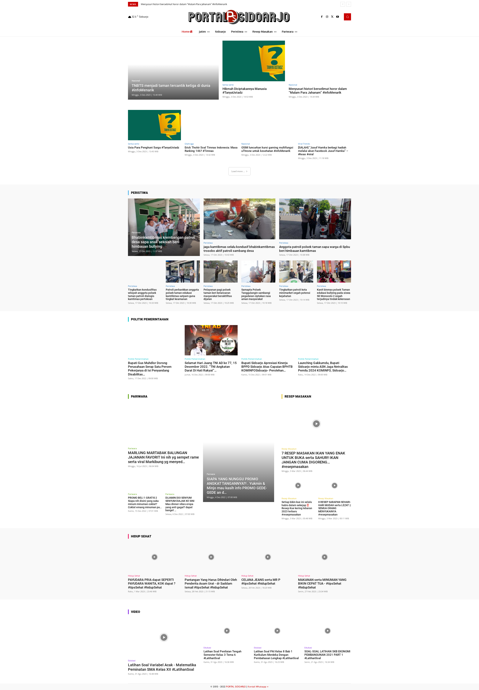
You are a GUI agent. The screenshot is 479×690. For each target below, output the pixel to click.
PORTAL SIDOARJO (236, 686)
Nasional (136, 81)
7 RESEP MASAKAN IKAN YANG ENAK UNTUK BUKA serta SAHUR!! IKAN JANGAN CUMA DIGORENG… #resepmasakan (313, 460)
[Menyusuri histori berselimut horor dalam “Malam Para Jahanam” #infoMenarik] (320, 61)
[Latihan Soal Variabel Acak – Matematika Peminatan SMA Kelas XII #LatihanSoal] (164, 637)
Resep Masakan (289, 449)
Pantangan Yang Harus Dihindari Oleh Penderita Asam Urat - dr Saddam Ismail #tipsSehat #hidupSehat (211, 583)
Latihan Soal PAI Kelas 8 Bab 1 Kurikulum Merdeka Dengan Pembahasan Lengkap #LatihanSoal (276, 655)
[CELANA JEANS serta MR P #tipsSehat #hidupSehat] (267, 557)
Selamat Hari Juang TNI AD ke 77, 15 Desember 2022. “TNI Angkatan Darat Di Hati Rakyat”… (211, 366)
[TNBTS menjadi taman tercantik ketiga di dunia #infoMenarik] (173, 70)
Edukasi (131, 660)
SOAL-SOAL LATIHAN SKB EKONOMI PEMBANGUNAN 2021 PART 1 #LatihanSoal (327, 655)
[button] (347, 16)
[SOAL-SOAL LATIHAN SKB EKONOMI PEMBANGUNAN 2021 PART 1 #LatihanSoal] (327, 631)
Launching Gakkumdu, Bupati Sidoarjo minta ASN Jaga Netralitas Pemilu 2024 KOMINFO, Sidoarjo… (323, 366)
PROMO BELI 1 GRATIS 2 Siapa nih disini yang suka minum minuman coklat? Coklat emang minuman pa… (145, 502)
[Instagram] (327, 16)
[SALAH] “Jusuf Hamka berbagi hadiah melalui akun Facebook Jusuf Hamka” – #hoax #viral (323, 151)
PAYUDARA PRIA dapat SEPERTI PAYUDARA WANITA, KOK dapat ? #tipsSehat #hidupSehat (151, 583)
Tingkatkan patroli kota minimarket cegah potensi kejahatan (294, 293)
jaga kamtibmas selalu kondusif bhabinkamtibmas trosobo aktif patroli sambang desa (239, 248)
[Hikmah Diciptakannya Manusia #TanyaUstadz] (253, 61)
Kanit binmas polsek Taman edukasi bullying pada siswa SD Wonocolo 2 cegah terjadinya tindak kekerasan (333, 294)
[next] (348, 4)
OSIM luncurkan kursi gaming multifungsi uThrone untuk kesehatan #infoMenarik (267, 149)
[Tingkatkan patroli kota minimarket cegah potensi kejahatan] (296, 271)
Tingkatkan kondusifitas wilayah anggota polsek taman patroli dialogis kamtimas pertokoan (142, 294)
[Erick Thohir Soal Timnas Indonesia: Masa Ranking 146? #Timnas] (211, 125)
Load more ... (238, 171)
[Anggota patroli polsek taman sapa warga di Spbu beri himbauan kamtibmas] (315, 218)
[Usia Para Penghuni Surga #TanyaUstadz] (154, 125)
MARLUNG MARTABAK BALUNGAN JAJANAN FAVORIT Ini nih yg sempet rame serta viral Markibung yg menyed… (163, 457)
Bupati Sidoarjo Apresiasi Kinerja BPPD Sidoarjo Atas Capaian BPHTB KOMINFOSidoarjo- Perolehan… (267, 366)
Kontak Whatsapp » (258, 686)
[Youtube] (337, 16)
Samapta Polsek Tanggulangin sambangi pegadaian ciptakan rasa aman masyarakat (256, 294)
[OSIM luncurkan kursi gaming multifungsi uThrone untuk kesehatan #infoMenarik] (267, 125)
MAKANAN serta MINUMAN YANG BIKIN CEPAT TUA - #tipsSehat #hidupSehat (322, 583)
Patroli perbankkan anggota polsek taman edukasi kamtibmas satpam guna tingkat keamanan (182, 294)
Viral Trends (304, 144)
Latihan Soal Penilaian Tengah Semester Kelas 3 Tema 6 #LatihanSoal (222, 655)
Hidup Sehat (134, 576)
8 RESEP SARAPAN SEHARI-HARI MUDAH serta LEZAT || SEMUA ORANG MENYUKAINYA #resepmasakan (334, 508)
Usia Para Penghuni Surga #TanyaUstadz (165, 4)
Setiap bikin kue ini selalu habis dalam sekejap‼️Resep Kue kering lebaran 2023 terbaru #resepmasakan (297, 508)
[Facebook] (321, 16)
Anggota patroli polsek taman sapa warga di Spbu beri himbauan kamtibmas (314, 248)
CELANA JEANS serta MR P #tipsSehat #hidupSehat (260, 581)
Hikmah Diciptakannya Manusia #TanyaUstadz (244, 90)
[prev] (342, 4)
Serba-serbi (228, 85)
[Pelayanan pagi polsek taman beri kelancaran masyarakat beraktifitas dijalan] (221, 271)
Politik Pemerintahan (138, 359)
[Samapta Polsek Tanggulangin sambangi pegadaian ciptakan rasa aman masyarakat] (258, 271)
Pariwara (132, 448)
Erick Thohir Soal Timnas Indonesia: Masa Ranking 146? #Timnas (211, 149)
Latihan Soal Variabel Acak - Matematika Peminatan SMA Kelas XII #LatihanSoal (162, 667)
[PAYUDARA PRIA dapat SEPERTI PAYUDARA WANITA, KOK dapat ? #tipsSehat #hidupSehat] (154, 557)
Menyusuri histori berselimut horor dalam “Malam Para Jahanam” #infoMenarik (318, 90)
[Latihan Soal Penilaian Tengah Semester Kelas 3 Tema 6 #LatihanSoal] (227, 631)
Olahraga (189, 144)
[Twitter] (332, 16)
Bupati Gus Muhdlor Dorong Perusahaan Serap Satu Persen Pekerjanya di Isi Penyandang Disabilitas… (149, 368)
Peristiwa (136, 232)
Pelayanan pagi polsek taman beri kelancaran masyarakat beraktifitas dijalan (218, 294)
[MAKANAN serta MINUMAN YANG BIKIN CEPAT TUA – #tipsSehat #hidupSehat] (324, 557)
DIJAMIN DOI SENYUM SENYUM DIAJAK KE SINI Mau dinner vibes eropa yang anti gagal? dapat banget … (179, 504)
